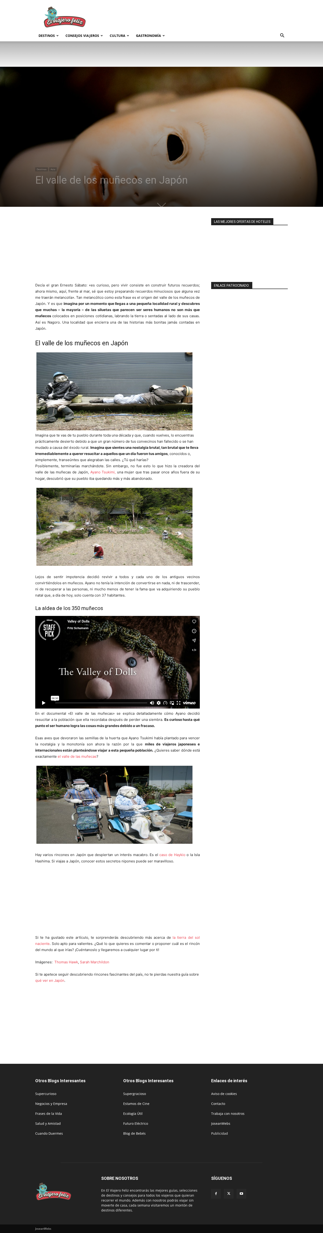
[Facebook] (216, 1193)
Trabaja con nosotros (227, 1113)
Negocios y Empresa (51, 1103)
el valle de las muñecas (76, 756)
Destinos (47, 35)
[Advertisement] (202, 17)
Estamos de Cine (136, 1103)
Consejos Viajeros (82, 35)
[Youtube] (241, 1193)
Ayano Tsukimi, (103, 472)
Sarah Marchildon (94, 962)
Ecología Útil (133, 1113)
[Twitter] (228, 1193)
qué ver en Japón (49, 980)
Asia (53, 169)
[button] (282, 36)
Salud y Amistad (48, 1123)
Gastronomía (148, 35)
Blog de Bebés (134, 1133)
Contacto (218, 1103)
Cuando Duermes (49, 1133)
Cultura (117, 35)
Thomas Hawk (66, 962)
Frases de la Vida (48, 1113)
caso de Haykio (171, 854)
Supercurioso (45, 1093)
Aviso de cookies (224, 1093)
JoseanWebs (220, 1123)
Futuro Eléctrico (135, 1123)
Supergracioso (134, 1093)
